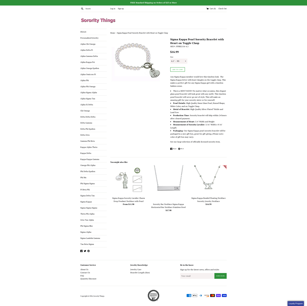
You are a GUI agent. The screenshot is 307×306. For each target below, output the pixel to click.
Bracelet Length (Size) (140, 272)
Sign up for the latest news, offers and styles (199, 269)
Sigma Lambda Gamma (90, 238)
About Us (84, 269)
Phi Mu (83, 177)
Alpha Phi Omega (87, 86)
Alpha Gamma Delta (89, 56)
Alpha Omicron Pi (88, 74)
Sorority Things (98, 296)
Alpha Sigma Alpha (88, 92)
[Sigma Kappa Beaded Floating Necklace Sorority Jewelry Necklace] (208, 180)
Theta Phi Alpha (87, 213)
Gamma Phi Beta (87, 141)
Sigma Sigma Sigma (88, 207)
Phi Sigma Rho (86, 226)
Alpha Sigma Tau (87, 98)
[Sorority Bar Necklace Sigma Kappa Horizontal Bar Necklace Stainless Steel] (168, 183)
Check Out (222, 8)
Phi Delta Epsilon (87, 171)
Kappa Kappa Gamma (89, 159)
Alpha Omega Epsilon (89, 68)
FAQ (82, 275)
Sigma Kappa (86, 201)
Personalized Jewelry (89, 38)
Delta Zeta (84, 135)
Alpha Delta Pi (86, 50)
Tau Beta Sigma (87, 244)
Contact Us (85, 272)
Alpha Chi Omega (87, 44)
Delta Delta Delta (87, 116)
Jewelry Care (135, 269)
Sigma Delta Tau (87, 195)
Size (171, 57)
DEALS (83, 31)
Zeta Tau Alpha (87, 220)
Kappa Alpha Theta (88, 147)
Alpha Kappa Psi (87, 62)
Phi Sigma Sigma (87, 183)
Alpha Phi (84, 80)
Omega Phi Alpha (87, 165)
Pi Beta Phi (85, 189)
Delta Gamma (86, 122)
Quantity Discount (88, 278)
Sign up (121, 8)
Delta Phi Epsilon (87, 129)
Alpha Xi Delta (86, 104)
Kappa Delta (85, 153)
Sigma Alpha (85, 232)
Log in (112, 8)
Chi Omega (85, 110)
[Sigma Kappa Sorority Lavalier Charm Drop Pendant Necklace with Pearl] (128, 180)
